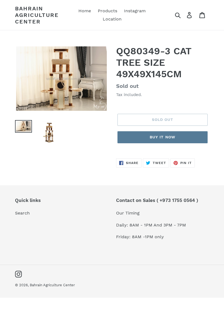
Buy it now (162, 137)
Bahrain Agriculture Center (37, 15)
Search (22, 213)
